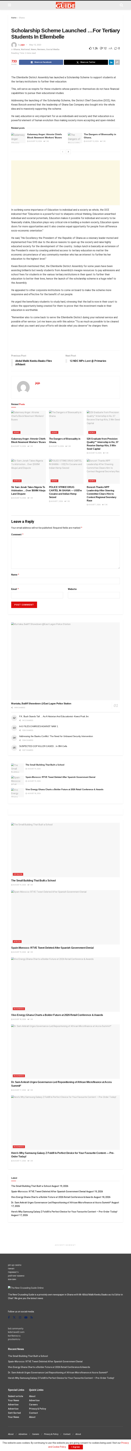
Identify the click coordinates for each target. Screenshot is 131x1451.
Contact (33, 1413)
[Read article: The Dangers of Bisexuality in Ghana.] (75, 138)
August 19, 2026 (19, 885)
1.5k (47, 141)
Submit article (15, 1396)
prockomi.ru (14, 1339)
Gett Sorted (14, 1413)
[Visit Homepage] (65, 5)
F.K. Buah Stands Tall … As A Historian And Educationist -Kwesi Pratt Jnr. (54, 716)
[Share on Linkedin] (111, 62)
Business (19, 1009)
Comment (17, 534)
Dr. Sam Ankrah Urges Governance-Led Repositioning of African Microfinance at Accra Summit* (61, 1202)
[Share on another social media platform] (117, 62)
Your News (13, 1400)
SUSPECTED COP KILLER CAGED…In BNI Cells (43, 746)
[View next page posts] (68, 152)
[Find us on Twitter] (14, 1317)
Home (13, 18)
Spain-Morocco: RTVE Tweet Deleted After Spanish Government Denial (60, 777)
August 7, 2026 (56, 501)
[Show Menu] (9, 5)
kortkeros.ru (14, 1335)
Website (72, 589)
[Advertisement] (65, 182)
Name (15, 574)
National (25, 49)
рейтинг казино (16, 1275)
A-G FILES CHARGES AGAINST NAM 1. (38, 726)
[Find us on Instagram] (20, 1317)
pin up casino (14, 1265)
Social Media (52, 49)
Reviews (41, 49)
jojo (23, 45)
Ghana (22, 18)
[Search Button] (121, 5)
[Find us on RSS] (32, 1317)
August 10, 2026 (35, 141)
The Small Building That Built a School (45, 765)
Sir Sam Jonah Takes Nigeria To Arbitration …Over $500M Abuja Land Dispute (28, 490)
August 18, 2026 (19, 1019)
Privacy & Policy (37, 1408)
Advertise (13, 1404)
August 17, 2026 (19, 1090)
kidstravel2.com (16, 1332)
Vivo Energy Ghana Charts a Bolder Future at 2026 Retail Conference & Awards (64, 789)
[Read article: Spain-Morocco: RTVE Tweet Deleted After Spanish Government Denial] (17, 780)
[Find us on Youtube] (25, 1317)
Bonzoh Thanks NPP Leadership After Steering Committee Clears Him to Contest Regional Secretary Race (101, 494)
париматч (13, 1272)
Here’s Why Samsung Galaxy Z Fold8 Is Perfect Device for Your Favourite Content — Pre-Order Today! (64, 1211)
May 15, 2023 (35, 45)
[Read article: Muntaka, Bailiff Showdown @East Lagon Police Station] (65, 661)
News (33, 49)
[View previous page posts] (62, 152)
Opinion (18, 874)
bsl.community (15, 1328)
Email (15, 589)
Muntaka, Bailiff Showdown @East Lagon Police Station (41, 703)
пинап (11, 1268)
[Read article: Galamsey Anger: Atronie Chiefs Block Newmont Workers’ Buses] (18, 138)
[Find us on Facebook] (9, 1317)
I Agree (76, 1447)
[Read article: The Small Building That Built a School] (17, 768)
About (32, 1396)
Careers (33, 1404)
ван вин (12, 1279)
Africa (17, 481)
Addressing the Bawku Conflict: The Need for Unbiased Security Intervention (56, 736)
